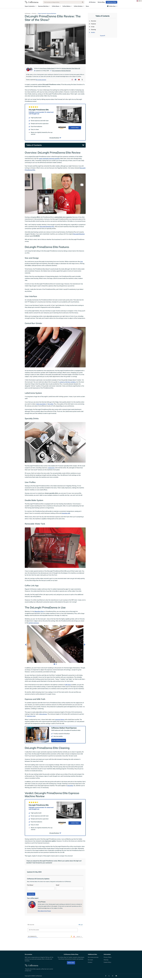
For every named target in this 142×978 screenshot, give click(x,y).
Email (58, 885)
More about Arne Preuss (44, 911)
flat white (50, 404)
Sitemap (106, 959)
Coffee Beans (55, 6)
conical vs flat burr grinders (67, 382)
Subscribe (31, 894)
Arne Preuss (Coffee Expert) (47, 68)
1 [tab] (54, 664)
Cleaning (93, 29)
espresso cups (31, 716)
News (87, 6)
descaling (70, 785)
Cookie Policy (107, 962)
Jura (81, 261)
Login (81, 924)
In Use (92, 26)
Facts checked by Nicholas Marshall (61, 70)
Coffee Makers (66, 6)
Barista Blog (101, 2)
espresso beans (59, 719)
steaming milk (66, 513)
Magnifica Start (39, 611)
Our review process (41, 79)
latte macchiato (41, 404)
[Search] (82, 2)
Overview (93, 21)
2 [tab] (56, 664)
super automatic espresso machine (49, 158)
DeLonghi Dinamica (79, 234)
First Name (30, 885)
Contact (90, 962)
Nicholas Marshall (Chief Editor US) (71, 68)
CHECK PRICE (75, 127)
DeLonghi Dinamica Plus (47, 226)
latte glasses (43, 714)
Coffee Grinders (78, 6)
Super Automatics (30, 6)
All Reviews (92, 2)
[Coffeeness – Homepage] (31, 2)
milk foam (68, 684)
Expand (102, 35)
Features (93, 24)
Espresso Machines (43, 6)
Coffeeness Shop (111, 2)
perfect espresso (34, 623)
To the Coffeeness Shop (58, 740)
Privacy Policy (107, 957)
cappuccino (51, 467)
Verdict (93, 32)
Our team (90, 959)
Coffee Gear (112, 6)
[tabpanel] (55, 644)
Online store (71, 962)
